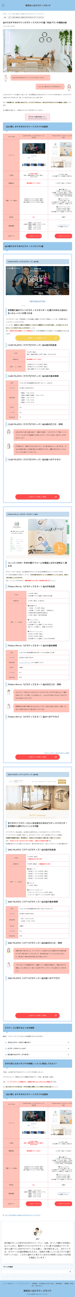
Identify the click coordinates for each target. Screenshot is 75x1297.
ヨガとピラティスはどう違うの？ (19, 1042)
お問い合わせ (38, 1286)
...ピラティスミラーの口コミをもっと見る (56, 753)
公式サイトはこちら (35, 236)
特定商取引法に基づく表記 (46, 1283)
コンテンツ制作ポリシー (9, 1283)
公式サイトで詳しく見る (37, 497)
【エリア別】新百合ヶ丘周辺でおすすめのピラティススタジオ (22, 1215)
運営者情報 (59, 1283)
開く (44, 117)
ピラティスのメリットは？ (17, 1048)
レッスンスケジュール (26, 662)
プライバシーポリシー (24, 1283)
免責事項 (34, 1283)
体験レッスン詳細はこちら (37, 338)
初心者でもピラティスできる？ (18, 1054)
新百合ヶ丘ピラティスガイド (38, 5)
